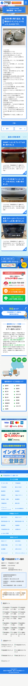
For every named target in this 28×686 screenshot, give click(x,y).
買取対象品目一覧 (19, 521)
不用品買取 (4, 487)
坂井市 (18, 385)
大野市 (18, 391)
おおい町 (18, 406)
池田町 (6, 409)
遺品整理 (17, 499)
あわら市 (18, 394)
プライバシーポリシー (20, 553)
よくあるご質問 (5, 533)
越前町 (18, 397)
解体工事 (17, 503)
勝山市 (6, 397)
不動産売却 (4, 503)
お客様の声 (18, 529)
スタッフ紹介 (18, 545)
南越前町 (7, 403)
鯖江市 (6, 391)
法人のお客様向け (19, 508)
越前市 (6, 388)
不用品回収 (18, 483)
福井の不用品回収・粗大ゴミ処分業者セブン (14, 670)
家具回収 (17, 491)
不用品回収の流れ (5, 529)
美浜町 (6, 406)
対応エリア (4, 541)
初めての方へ (4, 517)
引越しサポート (19, 495)
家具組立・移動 (5, 499)
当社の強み (18, 541)
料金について (18, 517)
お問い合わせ (18, 549)
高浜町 (18, 403)
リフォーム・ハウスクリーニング (6, 508)
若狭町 (18, 400)
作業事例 (17, 525)
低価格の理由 (4, 545)
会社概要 (3, 549)
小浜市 (6, 394)
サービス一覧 (4, 483)
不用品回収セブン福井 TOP (10, 475)
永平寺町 (7, 400)
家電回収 (3, 495)
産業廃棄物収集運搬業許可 (9, 575)
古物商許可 (6, 579)
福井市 (6, 385)
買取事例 (3, 525)
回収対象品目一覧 (5, 521)
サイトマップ (4, 553)
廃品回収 (3, 491)
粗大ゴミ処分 (18, 487)
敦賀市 (18, 388)
